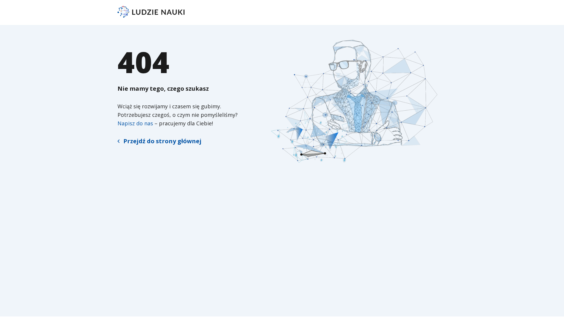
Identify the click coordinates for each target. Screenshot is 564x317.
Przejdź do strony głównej (162, 141)
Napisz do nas (135, 123)
